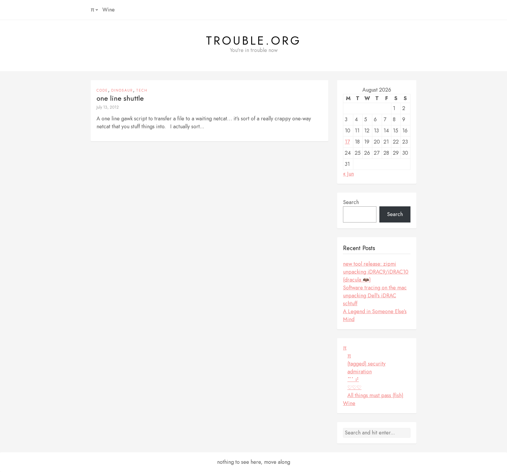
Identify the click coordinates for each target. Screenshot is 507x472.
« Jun (348, 174)
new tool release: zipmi (369, 264)
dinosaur (122, 90)
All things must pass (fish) (375, 395)
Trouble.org (253, 40)
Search (351, 202)
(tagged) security (366, 364)
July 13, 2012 (108, 107)
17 (347, 142)
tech (142, 90)
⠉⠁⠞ (353, 379)
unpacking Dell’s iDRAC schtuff (369, 299)
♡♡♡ (354, 387)
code (102, 90)
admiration (359, 371)
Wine (108, 10)
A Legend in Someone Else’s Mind (375, 315)
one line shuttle (120, 98)
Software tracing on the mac (375, 287)
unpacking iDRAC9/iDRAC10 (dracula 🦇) (375, 276)
